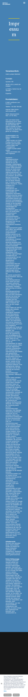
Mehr (5, 691)
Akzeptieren (7, 695)
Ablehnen (16, 695)
